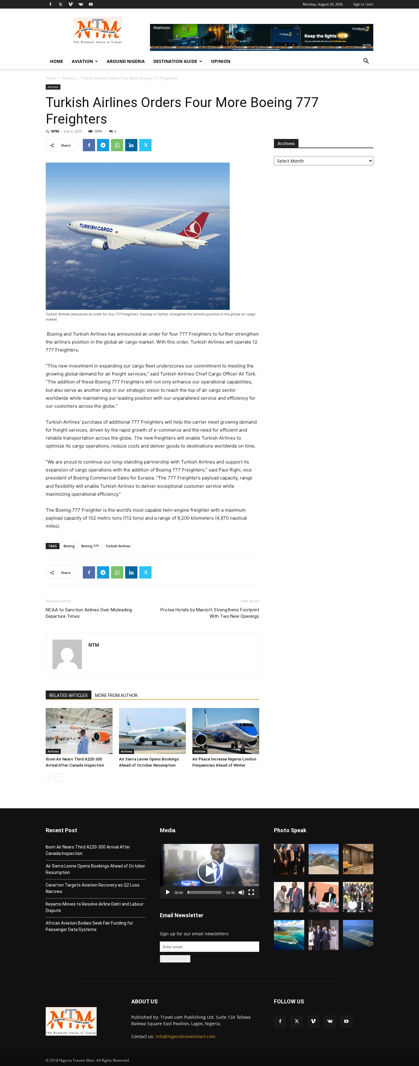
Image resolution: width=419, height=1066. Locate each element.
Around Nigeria (126, 61)
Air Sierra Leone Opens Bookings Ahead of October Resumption (95, 869)
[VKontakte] (80, 4)
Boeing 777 (90, 546)
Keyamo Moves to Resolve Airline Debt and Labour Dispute (95, 907)
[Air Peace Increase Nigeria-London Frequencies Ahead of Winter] (225, 731)
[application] (209, 871)
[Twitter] (60, 4)
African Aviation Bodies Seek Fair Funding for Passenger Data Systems (89, 926)
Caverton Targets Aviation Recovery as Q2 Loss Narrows (93, 888)
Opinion (220, 61)
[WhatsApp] (117, 145)
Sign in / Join (363, 4)
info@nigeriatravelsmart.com (185, 1036)
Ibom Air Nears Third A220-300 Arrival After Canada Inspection (88, 850)
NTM (55, 131)
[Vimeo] (70, 4)
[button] (366, 62)
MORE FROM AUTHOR (116, 695)
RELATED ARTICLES (68, 695)
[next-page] (59, 777)
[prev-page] (49, 777)
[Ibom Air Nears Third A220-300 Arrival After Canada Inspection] (79, 731)
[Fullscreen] (251, 892)
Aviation (82, 61)
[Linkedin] (131, 145)
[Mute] (241, 892)
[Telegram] (103, 145)
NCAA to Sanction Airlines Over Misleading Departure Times (89, 613)
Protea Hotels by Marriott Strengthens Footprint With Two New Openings (209, 613)
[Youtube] (90, 4)
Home (56, 61)
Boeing (69, 546)
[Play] (168, 892)
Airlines (68, 78)
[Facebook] (50, 4)
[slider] (204, 892)
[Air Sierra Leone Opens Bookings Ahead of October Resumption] (152, 731)
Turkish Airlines (118, 546)
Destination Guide (175, 61)
